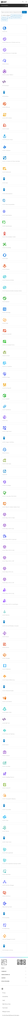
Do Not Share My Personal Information (10, 1015)
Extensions (4, 17)
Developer (4, 19)
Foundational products (16, 15)
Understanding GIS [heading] (5, 974)
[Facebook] (18, 961)
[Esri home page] (4, 2)
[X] (21, 961)
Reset (24, 12)
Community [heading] (3, 971)
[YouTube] (24, 963)
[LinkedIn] (24, 961)
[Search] (23, 2)
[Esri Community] (18, 963)
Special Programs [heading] (5, 981)
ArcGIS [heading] (2, 968)
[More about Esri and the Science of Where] (4, 962)
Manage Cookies (6, 1011)
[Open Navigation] (26, 2)
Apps (10, 17)
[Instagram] (21, 963)
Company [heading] (3, 977)
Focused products (17, 17)
